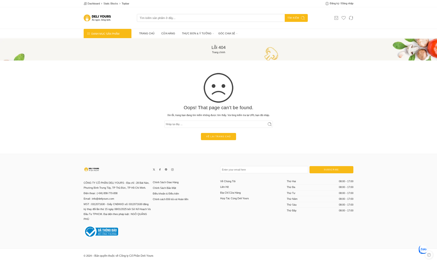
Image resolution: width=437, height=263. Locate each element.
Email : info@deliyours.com (99, 198)
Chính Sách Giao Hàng (166, 182)
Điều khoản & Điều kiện (166, 193)
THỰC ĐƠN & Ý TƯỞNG (197, 33)
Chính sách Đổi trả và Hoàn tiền (170, 199)
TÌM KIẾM (293, 18)
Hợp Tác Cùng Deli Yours (234, 198)
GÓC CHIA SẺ (226, 33)
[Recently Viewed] (429, 255)
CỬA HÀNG (168, 33)
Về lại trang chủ (218, 136)
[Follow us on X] (154, 169)
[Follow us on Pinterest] (166, 169)
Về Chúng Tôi (227, 181)
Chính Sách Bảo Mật (164, 188)
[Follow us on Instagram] (172, 169)
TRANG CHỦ (146, 33)
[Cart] (336, 18)
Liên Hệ (224, 187)
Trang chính (218, 52)
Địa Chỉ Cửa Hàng (230, 192)
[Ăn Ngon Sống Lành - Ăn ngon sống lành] (97, 18)
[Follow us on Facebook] (160, 169)
